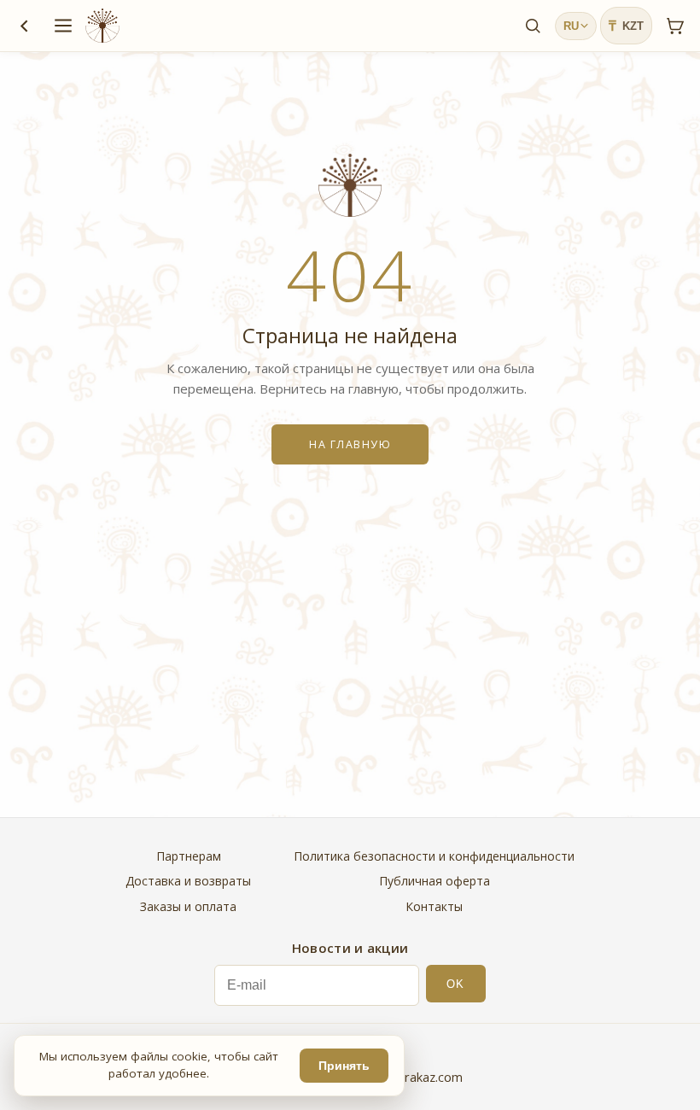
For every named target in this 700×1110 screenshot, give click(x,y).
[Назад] (24, 25)
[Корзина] (674, 25)
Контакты (434, 906)
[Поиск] (532, 25)
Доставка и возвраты (188, 881)
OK (455, 984)
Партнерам (188, 856)
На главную (350, 444)
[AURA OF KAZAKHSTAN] (102, 25)
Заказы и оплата (188, 906)
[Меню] (63, 25)
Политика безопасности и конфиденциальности (434, 856)
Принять (344, 1066)
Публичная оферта (434, 881)
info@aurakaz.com (411, 1077)
